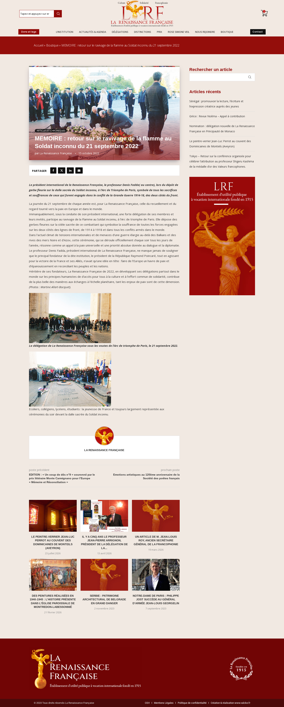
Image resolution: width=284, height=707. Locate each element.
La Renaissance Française (56, 153)
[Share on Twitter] (61, 170)
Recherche (58, 13)
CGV (147, 702)
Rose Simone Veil (178, 32)
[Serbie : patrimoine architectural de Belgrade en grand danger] (104, 575)
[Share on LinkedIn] (70, 170)
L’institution (64, 32)
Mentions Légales (162, 702)
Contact (258, 31)
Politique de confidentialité (192, 702)
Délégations (120, 32)
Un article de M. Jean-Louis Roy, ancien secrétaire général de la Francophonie (156, 540)
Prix (159, 32)
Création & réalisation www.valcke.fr (230, 702)
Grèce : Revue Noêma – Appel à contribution (217, 116)
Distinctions (142, 32)
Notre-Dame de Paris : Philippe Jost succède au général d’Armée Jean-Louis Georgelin (156, 599)
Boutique (227, 32)
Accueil (38, 45)
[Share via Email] (79, 170)
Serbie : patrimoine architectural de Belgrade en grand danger (104, 599)
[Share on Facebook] (53, 170)
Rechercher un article (210, 69)
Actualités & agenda (92, 32)
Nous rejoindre (205, 32)
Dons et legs (28, 31)
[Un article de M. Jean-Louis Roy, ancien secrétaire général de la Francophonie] (156, 516)
